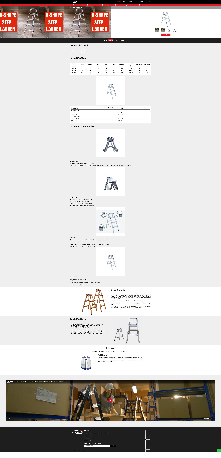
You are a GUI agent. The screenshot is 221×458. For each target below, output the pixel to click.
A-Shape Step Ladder (80, 7)
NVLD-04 (111, 40)
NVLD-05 (116, 40)
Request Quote (166, 35)
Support (135, 1)
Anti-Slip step (102, 354)
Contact (141, 1)
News (130, 1)
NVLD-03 (105, 40)
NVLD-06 (122, 40)
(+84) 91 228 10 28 (90, 438)
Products (119, 1)
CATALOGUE (125, 1)
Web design (81, 450)
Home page (72, 7)
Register (113, 445)
